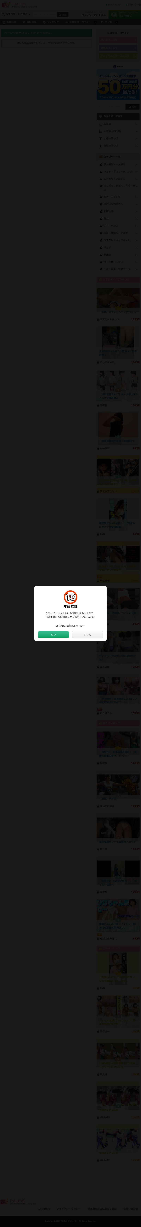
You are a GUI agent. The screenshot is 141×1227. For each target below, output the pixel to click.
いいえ (87, 634)
